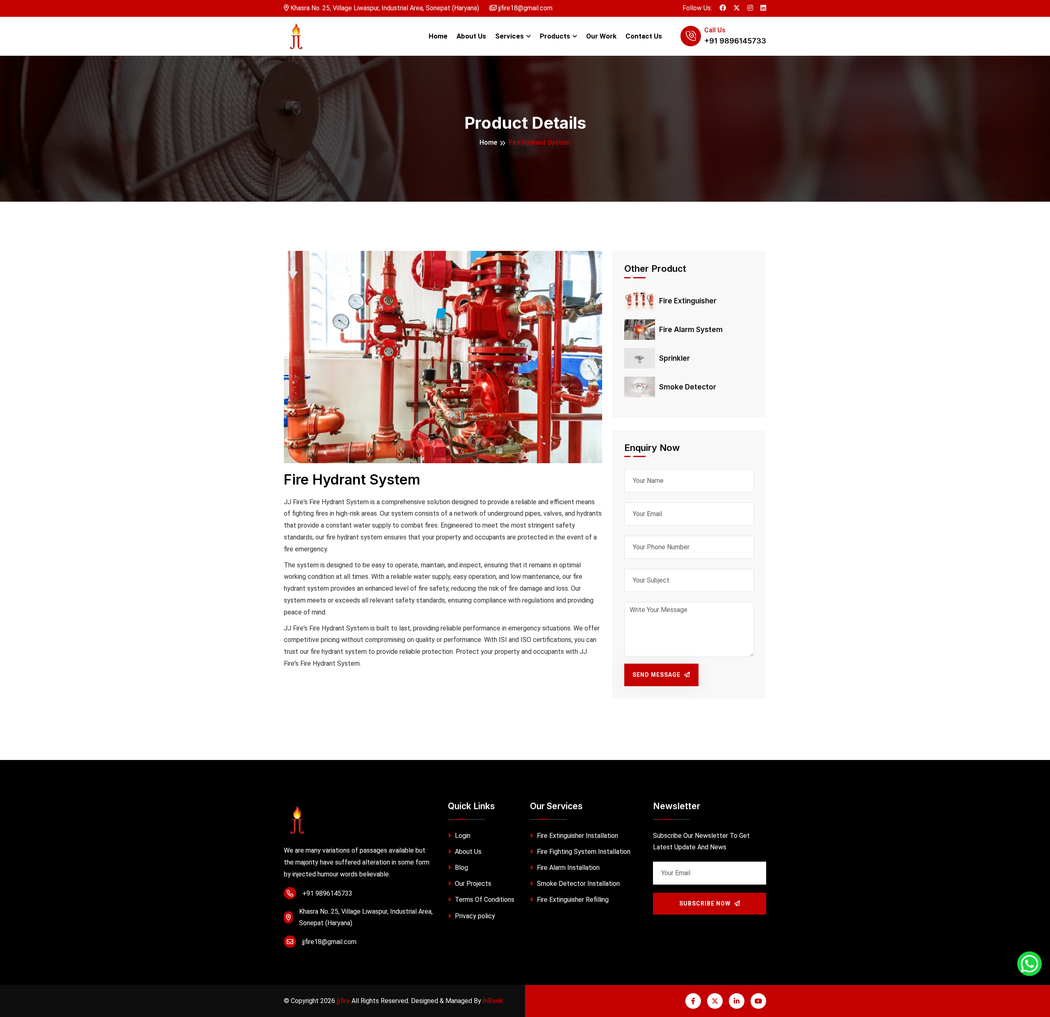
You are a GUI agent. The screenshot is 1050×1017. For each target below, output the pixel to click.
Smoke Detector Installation (577, 883)
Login (461, 836)
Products (555, 36)
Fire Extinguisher (688, 301)
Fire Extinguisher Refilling (572, 899)
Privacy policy (474, 916)
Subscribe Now (705, 903)
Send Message (657, 674)
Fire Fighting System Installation (582, 851)
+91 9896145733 (735, 40)
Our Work (601, 36)
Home (438, 36)
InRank (493, 1001)
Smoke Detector (687, 387)
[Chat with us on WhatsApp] (1029, 963)
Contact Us (643, 36)
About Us (471, 36)
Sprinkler (674, 358)
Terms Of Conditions (483, 899)
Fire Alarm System (691, 329)
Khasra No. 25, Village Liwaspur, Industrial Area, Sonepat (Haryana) (384, 8)
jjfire (343, 1001)
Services (509, 36)
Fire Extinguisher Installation (576, 836)
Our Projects (472, 883)
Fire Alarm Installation (567, 867)
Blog (460, 867)
